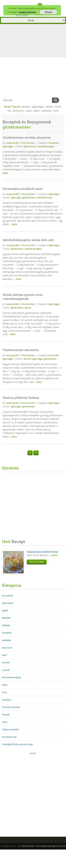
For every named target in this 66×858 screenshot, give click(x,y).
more (5, 173)
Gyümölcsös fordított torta (42, 551)
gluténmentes (30, 146)
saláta (36, 110)
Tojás (4, 722)
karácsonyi (18, 110)
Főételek (6, 625)
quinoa (27, 308)
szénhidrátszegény (45, 146)
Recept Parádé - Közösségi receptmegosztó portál (43, 846)
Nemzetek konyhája (11, 677)
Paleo (4, 685)
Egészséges (8, 146)
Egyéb (5, 610)
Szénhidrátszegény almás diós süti (28, 240)
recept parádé (12, 143)
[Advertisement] (33, 63)
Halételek (6, 640)
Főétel (57, 106)
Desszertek (54, 143)
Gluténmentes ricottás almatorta (27, 137)
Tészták (5, 714)
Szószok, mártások (11, 707)
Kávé (4, 655)
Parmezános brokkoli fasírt (23, 188)
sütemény (46, 110)
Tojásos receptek (10, 729)
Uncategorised (9, 737)
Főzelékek (6, 633)
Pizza (4, 692)
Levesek (6, 670)
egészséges (38, 106)
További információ (27, 12)
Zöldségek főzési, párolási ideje (17, 744)
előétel (49, 106)
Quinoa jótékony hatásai (21, 397)
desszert (25, 106)
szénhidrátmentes (44, 198)
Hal (9, 110)
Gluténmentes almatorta (21, 350)
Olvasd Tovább (37, 562)
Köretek (5, 662)
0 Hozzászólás (28, 143)
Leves (28, 110)
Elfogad (48, 12)
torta (56, 110)
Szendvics (7, 699)
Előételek (6, 618)
